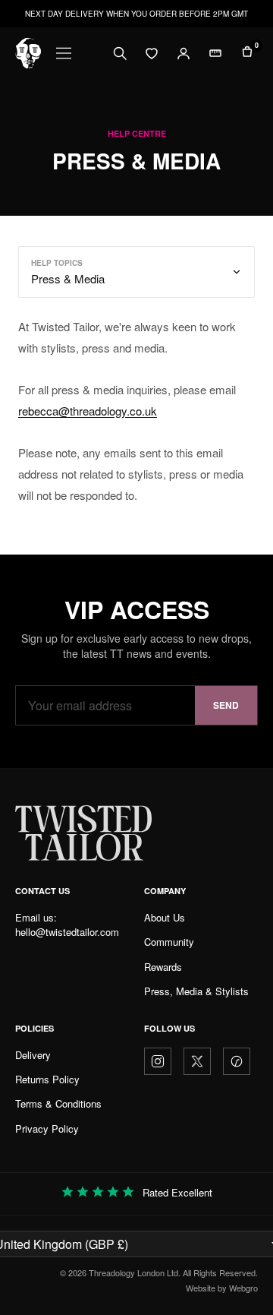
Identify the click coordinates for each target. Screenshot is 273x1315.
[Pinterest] (236, 1061)
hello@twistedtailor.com (67, 932)
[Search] (119, 53)
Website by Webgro (222, 1288)
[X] (197, 1061)
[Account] (183, 53)
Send (226, 705)
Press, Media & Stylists (196, 991)
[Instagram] (157, 1061)
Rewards (163, 966)
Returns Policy (47, 1079)
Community (169, 941)
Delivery (33, 1055)
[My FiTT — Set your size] (215, 53)
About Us (164, 917)
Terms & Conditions (58, 1103)
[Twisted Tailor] (28, 53)
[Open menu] (63, 53)
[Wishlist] (151, 53)
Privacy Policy (47, 1128)
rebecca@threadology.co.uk (87, 411)
